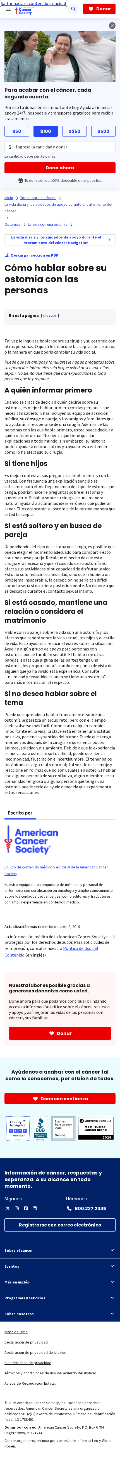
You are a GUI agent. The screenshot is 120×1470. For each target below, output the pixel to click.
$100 (45, 131)
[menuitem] (109, 240)
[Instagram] (16, 1208)
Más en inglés (16, 1282)
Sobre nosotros (19, 1313)
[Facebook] (25, 1208)
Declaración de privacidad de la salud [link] (35, 1352)
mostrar (50, 315)
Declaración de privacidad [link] (26, 1342)
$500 (103, 131)
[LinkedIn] (34, 1208)
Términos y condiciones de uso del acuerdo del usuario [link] (50, 1372)
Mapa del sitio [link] (16, 1331)
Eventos (11, 1266)
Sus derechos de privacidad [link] (27, 1362)
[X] (7, 1208)
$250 (74, 131)
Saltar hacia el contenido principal (33, 3)
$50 (16, 131)
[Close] (112, 25)
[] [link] (50, 315)
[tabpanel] (60, 868)
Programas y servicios (24, 1297)
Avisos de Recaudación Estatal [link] (30, 1383)
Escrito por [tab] (20, 813)
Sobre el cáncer (18, 1250)
